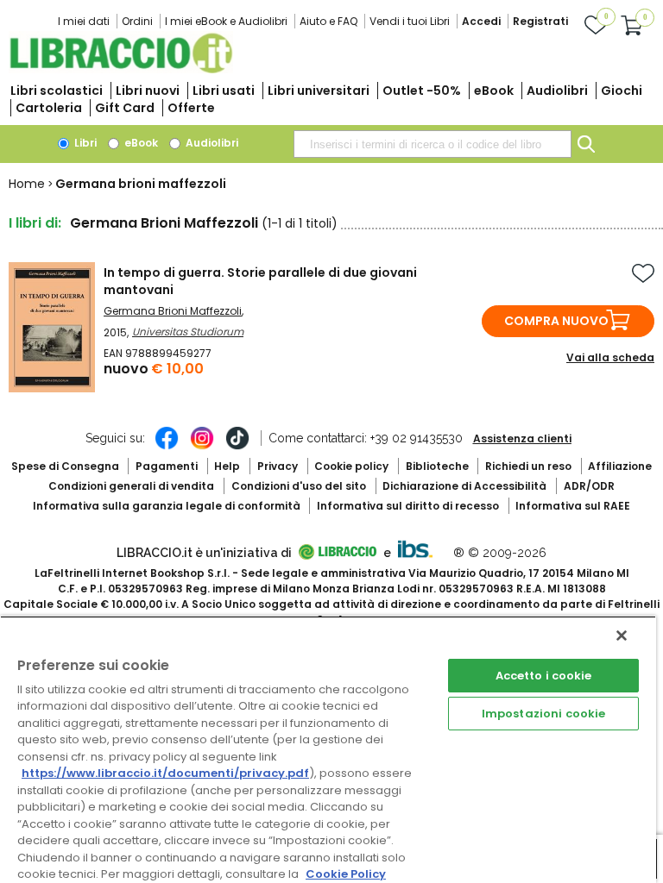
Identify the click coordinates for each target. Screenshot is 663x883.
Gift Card (125, 107)
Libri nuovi (148, 90)
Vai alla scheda (610, 357)
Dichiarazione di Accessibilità (464, 486)
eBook (494, 90)
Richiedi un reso (528, 466)
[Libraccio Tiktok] (237, 447)
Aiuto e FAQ (328, 21)
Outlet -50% (421, 90)
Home (27, 183)
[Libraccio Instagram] (202, 447)
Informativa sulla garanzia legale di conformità (166, 505)
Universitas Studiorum (187, 331)
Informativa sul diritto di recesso (408, 505)
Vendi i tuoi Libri (409, 21)
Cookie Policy (346, 874)
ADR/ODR (589, 486)
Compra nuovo (556, 320)
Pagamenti (167, 466)
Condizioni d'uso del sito (298, 486)
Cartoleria (49, 107)
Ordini (137, 21)
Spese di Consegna (65, 466)
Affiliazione (620, 466)
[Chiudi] (621, 635)
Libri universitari (318, 90)
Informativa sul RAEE (572, 505)
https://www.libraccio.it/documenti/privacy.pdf (165, 773)
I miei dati (84, 21)
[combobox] (432, 144)
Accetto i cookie (544, 675)
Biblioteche (437, 466)
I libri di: (35, 223)
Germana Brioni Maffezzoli (173, 311)
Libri (84, 142)
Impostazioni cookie (543, 713)
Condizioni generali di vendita (131, 486)
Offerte (191, 107)
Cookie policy (351, 466)
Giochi (621, 90)
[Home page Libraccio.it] (121, 69)
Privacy (277, 466)
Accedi (481, 21)
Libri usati (224, 90)
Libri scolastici (56, 90)
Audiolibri (557, 90)
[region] (328, 749)
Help (227, 466)
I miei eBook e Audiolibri (226, 21)
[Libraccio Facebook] (167, 447)
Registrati (540, 21)
